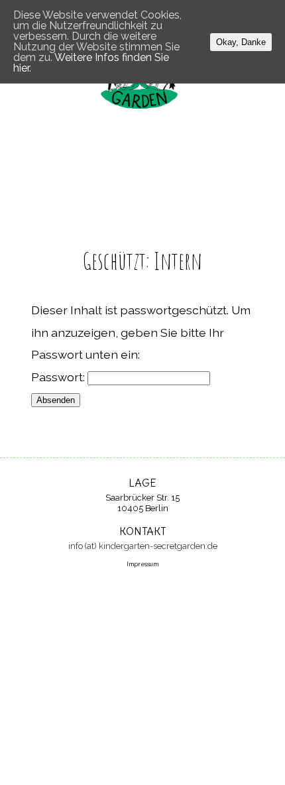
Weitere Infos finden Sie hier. (91, 62)
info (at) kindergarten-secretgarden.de (142, 546)
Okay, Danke (241, 42)
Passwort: (59, 377)
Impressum (142, 564)
